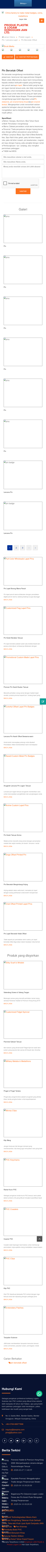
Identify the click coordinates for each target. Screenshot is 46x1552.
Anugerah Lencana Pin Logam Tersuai (17, 786)
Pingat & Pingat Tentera (12, 1091)
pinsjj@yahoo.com (14, 1432)
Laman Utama (9, 37)
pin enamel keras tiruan (19, 102)
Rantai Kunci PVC (10, 1189)
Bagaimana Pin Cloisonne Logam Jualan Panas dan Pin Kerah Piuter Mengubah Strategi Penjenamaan (27, 1497)
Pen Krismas (21, 1526)
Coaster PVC (8, 1239)
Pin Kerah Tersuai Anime (12, 835)
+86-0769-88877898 (14, 1424)
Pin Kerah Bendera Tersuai (13, 638)
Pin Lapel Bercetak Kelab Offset (15, 933)
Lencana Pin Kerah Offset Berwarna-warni (18, 736)
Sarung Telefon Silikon (14, 1535)
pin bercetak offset (19, 1362)
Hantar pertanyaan (28, 57)
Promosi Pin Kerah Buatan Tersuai (16, 687)
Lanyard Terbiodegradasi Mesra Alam (20, 1517)
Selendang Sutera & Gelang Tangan (16, 992)
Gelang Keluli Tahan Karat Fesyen (19, 1539)
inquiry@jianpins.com (15, 1429)
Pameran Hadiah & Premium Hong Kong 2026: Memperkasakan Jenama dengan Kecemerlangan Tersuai (27, 1463)
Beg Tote (8, 1526)
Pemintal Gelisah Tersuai (12, 1042)
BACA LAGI (7, 600)
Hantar (9, 57)
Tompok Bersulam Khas (14, 1532)
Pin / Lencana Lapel (10, 40)
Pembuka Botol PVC (13, 1529)
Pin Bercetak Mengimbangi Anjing (16, 884)
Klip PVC (7, 1288)
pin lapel (18, 85)
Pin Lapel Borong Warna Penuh (15, 588)
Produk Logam (24, 37)
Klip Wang (7, 1140)
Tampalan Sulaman (10, 1337)
